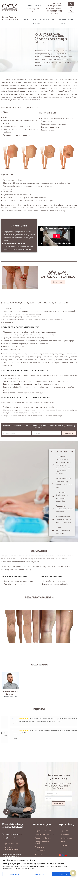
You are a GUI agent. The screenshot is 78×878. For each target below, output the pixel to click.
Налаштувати (14, 874)
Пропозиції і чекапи (65, 19)
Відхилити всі (39, 874)
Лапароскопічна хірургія (42, 842)
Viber (50, 13)
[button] (3, 626)
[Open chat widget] (73, 873)
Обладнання (66, 838)
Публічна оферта (11, 844)
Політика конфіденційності (11, 848)
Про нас (51, 19)
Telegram (56, 13)
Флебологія (40, 851)
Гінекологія (39, 847)
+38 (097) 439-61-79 (54, 3)
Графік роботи (33, 5)
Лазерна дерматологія (44, 834)
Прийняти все (63, 874)
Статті (63, 24)
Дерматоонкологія (43, 831)
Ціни (34, 19)
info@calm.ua (9, 837)
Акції (63, 842)
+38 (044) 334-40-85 (54, 8)
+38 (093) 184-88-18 (54, 6)
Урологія (38, 854)
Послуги (26, 19)
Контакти (36, 24)
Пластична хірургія (43, 838)
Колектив (43, 19)
